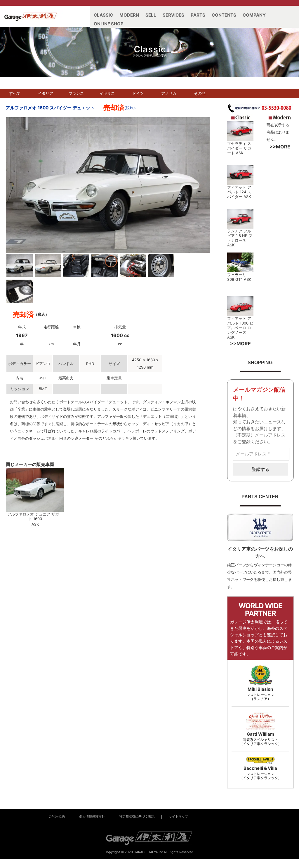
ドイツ (138, 93)
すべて (14, 93)
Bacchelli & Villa (260, 768)
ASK (239, 152)
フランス (76, 93)
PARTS (198, 15)
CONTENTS (224, 15)
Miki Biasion (260, 689)
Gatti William (260, 734)
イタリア (45, 93)
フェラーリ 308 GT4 (236, 277)
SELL (150, 15)
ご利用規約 (57, 816)
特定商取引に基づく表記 (136, 816)
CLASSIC (103, 15)
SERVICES (173, 15)
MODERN (129, 15)
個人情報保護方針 (92, 816)
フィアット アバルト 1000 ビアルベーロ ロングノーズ (240, 325)
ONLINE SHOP (109, 24)
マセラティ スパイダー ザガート (239, 148)
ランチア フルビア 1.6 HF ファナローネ (239, 236)
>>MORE (280, 147)
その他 (199, 93)
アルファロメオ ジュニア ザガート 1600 (35, 516)
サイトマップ (178, 816)
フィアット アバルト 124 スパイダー (239, 192)
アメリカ (168, 93)
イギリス (107, 93)
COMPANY (254, 15)
